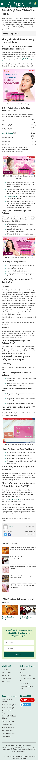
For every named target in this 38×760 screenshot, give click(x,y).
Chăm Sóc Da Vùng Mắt (9, 705)
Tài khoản (23, 669)
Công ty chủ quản (7, 672)
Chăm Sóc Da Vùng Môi (8, 708)
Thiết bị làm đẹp (6, 736)
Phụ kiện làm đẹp (7, 724)
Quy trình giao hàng (25, 675)
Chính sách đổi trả (25, 683)
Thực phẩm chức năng (8, 733)
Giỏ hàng (22, 672)
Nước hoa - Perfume (8, 727)
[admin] (5, 527)
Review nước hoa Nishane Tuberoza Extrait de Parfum (26, 619)
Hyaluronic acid (12, 196)
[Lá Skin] (15, 3)
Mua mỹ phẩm (6, 681)
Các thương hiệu (6, 678)
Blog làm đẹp (5, 675)
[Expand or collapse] (34, 33)
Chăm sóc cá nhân (7, 730)
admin (11, 527)
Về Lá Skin (5, 669)
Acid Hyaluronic (7, 133)
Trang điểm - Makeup (8, 721)
